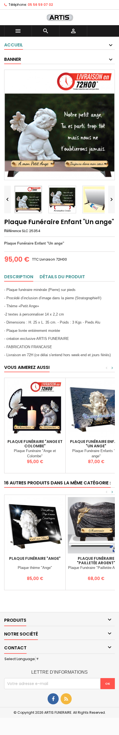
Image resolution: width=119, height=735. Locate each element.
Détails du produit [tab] (62, 277)
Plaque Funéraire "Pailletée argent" (96, 561)
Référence (12, 231)
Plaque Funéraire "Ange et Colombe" (35, 444)
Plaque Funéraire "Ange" (35, 558)
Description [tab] (18, 277)
